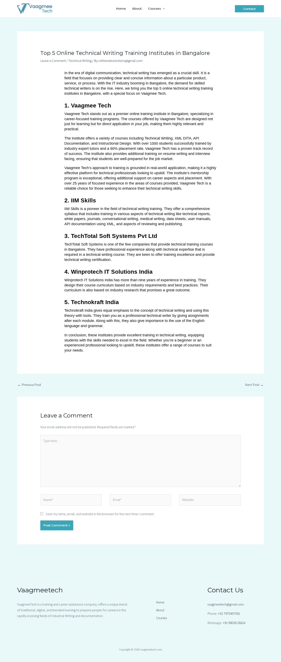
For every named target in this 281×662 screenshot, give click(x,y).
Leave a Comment (53, 60)
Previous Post (29, 384)
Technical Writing (80, 60)
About (160, 610)
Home (160, 602)
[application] (163, 8)
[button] (249, 8)
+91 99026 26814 (234, 622)
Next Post (254, 384)
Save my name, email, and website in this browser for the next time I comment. (100, 514)
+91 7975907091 (229, 613)
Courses (161, 618)
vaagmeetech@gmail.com (225, 604)
